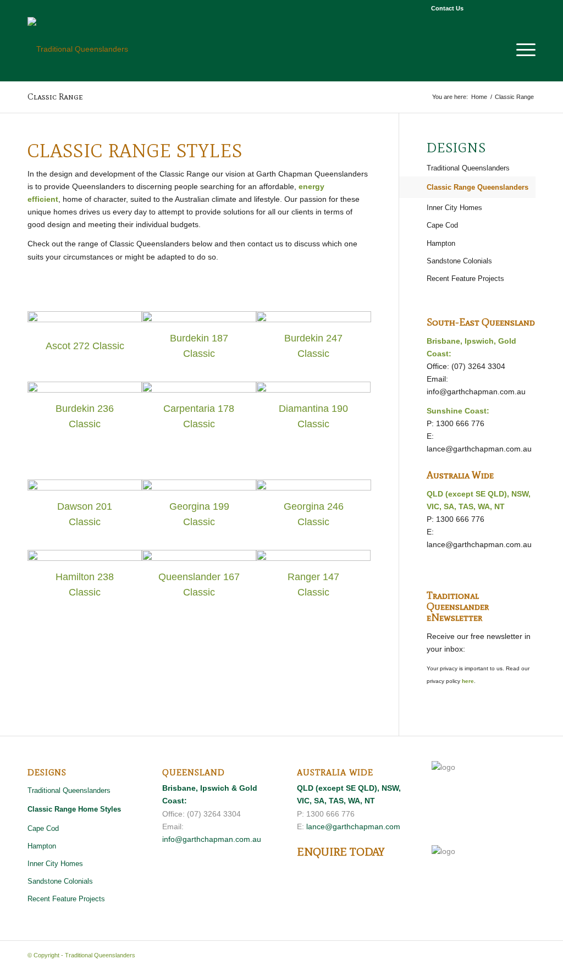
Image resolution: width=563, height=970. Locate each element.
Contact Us (447, 8)
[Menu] (522, 49)
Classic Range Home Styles (74, 809)
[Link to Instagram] (527, 8)
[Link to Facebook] (477, 8)
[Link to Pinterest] (494, 8)
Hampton (441, 243)
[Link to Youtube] (510, 8)
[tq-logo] (77, 49)
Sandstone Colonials (459, 261)
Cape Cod (442, 225)
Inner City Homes (454, 207)
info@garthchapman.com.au (476, 391)
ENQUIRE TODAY (340, 851)
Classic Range (55, 96)
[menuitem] (444, 8)
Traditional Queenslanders (468, 168)
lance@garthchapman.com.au (479, 448)
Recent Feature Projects (465, 278)
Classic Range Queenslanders (477, 187)
